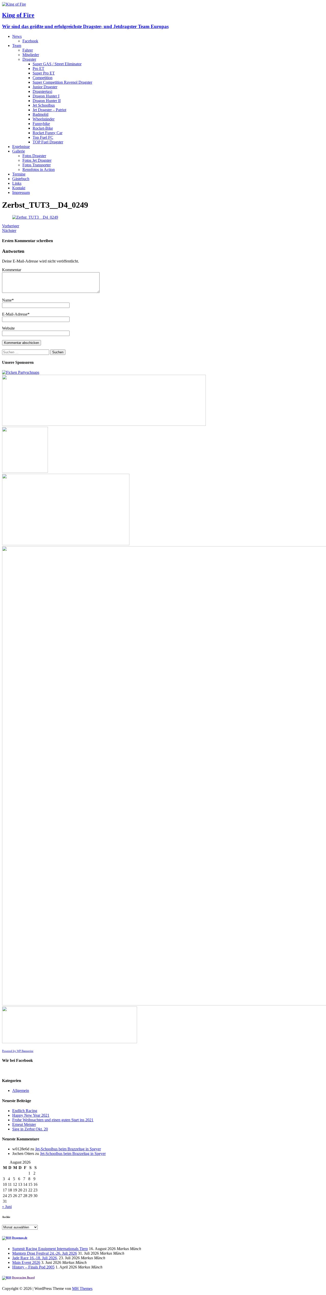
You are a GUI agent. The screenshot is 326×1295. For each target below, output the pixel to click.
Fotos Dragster (34, 156)
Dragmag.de (19, 1237)
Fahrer (27, 50)
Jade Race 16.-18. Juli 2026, (35, 1258)
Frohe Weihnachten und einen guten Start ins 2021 (52, 1120)
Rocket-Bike (43, 128)
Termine (18, 174)
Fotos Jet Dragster (36, 160)
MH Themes (82, 1288)
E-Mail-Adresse (15, 314)
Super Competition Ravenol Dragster (62, 82)
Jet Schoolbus (44, 105)
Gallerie (18, 151)
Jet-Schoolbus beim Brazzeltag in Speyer (68, 1149)
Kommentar (11, 270)
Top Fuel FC (43, 137)
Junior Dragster (45, 87)
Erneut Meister (24, 1124)
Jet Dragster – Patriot (49, 110)
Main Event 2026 (26, 1262)
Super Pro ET (44, 73)
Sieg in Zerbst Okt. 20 (30, 1129)
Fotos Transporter (36, 165)
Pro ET (38, 68)
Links (16, 183)
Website (8, 328)
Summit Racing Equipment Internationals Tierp (50, 1249)
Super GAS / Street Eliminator (57, 64)
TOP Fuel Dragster (48, 142)
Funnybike (41, 123)
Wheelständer (44, 119)
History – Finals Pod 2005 (33, 1267)
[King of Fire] (14, 4)
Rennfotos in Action (38, 169)
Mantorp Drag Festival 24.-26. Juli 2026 (44, 1253)
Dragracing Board (23, 1277)
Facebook (30, 41)
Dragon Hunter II (47, 100)
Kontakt (18, 188)
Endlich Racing (24, 1111)
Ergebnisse (21, 146)
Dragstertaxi (42, 91)
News (17, 36)
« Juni (7, 1206)
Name (7, 300)
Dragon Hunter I (46, 96)
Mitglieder (30, 55)
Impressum (21, 192)
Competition (42, 78)
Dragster (29, 59)
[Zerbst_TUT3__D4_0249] (35, 217)
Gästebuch (20, 179)
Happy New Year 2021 (30, 1115)
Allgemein (20, 1090)
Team (16, 45)
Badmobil (40, 114)
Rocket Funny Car (47, 133)
